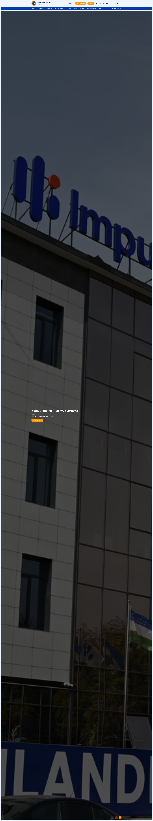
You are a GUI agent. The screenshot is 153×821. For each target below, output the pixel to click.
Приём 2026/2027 (37, 420)
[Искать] (121, 3)
